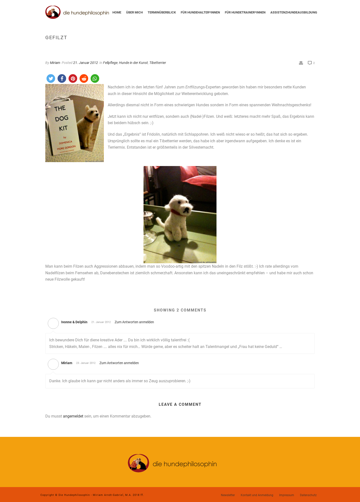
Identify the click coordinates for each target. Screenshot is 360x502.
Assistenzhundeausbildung (293, 12)
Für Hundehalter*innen (200, 12)
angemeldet (73, 416)
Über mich (134, 12)
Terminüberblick (162, 12)
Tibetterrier (157, 63)
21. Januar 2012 (85, 63)
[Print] (301, 63)
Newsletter (228, 495)
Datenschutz (308, 495)
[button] (51, 78)
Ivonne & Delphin (74, 322)
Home (116, 12)
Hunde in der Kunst (133, 63)
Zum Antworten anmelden (134, 322)
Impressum (286, 495)
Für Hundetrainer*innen (245, 12)
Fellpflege (110, 63)
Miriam (55, 63)
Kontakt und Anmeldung (257, 495)
